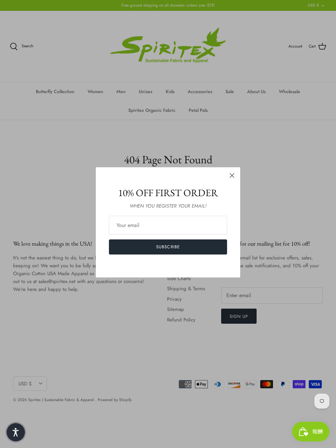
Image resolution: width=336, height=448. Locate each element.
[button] (15, 432)
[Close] (232, 175)
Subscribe (167, 247)
